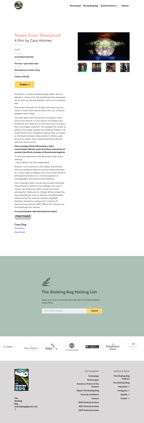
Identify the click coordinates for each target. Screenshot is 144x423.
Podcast (125, 6)
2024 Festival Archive (88, 403)
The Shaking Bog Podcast (122, 377)
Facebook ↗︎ (124, 387)
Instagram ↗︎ (124, 391)
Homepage (93, 376)
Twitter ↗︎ (125, 399)
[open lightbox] (104, 46)
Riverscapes (75, 6)
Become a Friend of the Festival (88, 385)
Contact (95, 399)
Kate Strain (19, 232)
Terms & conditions (90, 395)
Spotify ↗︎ (125, 395)
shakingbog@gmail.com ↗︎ (17, 408)
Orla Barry (19, 228)
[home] (18, 5)
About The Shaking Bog (88, 391)
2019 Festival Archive (89, 410)
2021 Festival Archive (89, 406)
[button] (110, 5)
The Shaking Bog (90, 6)
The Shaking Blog (121, 383)
